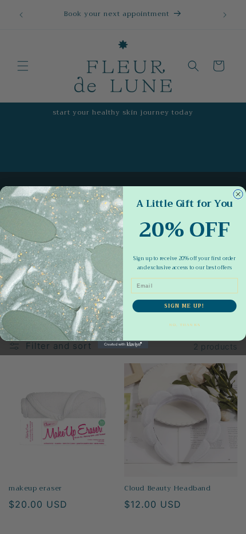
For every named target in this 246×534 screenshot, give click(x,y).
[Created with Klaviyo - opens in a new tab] (123, 344)
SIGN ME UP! (184, 305)
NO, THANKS (184, 324)
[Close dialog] (238, 194)
